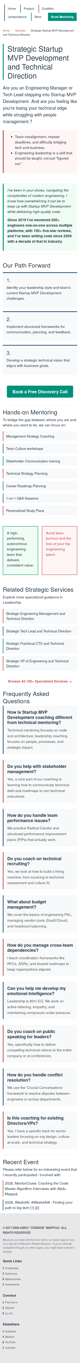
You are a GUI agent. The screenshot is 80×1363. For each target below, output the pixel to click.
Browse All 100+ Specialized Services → (40, 681)
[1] (32, 1207)
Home (12, 8)
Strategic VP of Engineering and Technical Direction (37, 663)
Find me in (11, 1302)
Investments (12, 1284)
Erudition (48, 8)
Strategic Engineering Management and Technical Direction (35, 616)
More (38, 17)
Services (20, 30)
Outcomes (11, 1273)
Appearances (13, 1279)
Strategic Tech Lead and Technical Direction (38, 631)
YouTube (10, 1342)
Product (29, 8)
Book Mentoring (62, 17)
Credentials (11, 1268)
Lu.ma (8, 1313)
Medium (10, 1337)
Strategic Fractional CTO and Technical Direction (35, 646)
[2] (37, 1207)
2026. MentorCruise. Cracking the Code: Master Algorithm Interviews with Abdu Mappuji (37, 1188)
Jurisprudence (17, 17)
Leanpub (10, 1347)
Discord (9, 1308)
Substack (10, 1331)
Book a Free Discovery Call (40, 391)
